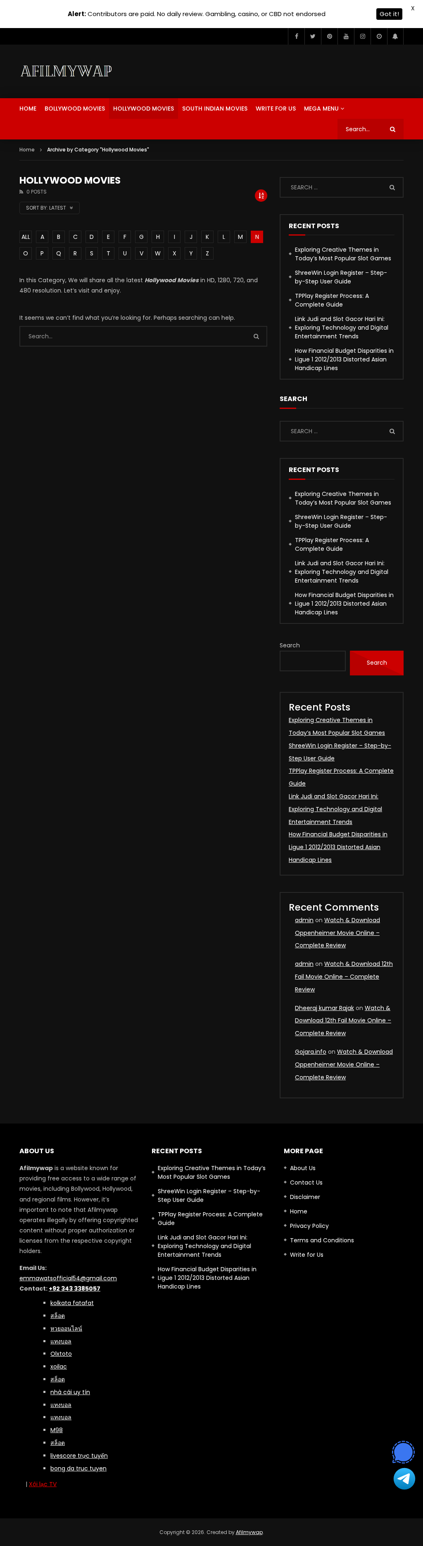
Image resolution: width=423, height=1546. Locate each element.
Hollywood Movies (143, 108)
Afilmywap (249, 1532)
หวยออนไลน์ (66, 1328)
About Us (303, 1168)
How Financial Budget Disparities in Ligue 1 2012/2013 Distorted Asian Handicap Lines (344, 359)
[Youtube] (345, 36)
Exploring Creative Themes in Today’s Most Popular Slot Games (343, 253)
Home (27, 108)
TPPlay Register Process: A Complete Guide (332, 300)
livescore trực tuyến (79, 1456)
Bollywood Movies (75, 108)
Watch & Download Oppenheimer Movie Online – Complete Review (337, 933)
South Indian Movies (214, 108)
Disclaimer (305, 1197)
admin (304, 920)
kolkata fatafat (72, 1303)
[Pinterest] (329, 36)
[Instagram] (362, 36)
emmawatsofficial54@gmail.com (68, 1278)
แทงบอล (60, 1341)
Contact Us (306, 1182)
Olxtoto (61, 1354)
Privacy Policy (309, 1226)
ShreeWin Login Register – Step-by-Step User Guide (341, 277)
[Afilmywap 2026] (68, 71)
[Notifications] (395, 36)
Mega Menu (321, 108)
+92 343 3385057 (74, 1288)
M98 (56, 1430)
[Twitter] (312, 36)
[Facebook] (296, 36)
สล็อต (57, 1443)
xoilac (58, 1366)
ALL (25, 237)
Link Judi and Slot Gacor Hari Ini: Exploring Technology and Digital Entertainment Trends (341, 327)
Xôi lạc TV (43, 1484)
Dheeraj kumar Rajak (324, 1008)
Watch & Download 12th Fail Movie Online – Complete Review (344, 977)
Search (290, 645)
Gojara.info (310, 1052)
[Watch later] (379, 36)
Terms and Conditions (322, 1240)
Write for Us (276, 108)
